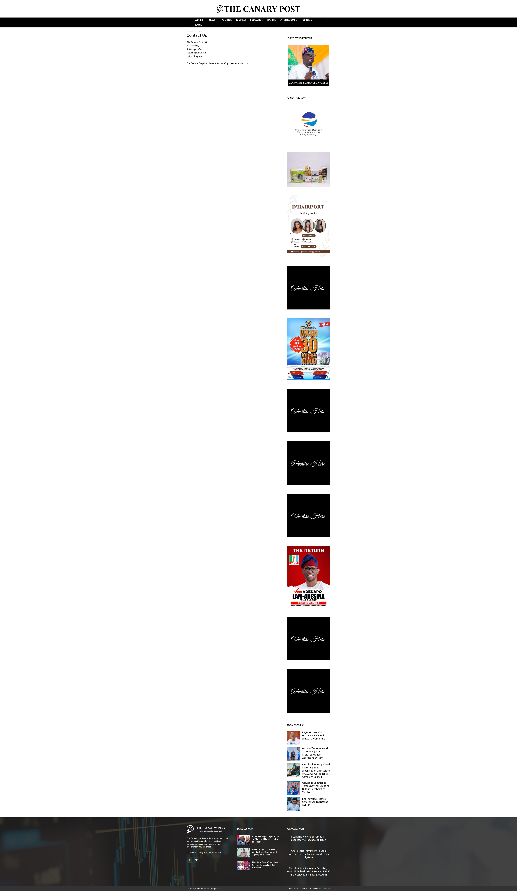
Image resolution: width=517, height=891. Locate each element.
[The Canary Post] (258, 9)
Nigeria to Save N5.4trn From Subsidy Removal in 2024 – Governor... (265, 865)
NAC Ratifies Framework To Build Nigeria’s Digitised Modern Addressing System (315, 753)
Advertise (317, 888)
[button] (327, 20)
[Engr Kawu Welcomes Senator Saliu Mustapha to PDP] (293, 804)
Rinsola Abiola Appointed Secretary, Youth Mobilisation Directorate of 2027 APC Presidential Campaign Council (316, 770)
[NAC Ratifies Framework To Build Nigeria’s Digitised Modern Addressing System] (293, 754)
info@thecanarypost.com (235, 63)
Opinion (307, 20)
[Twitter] (196, 860)
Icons (198, 24)
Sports (271, 20)
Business (240, 20)
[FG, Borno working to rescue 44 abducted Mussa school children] (293, 737)
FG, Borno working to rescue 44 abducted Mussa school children (314, 735)
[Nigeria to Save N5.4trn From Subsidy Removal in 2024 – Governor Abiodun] (243, 865)
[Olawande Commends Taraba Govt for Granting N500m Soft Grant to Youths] (293, 788)
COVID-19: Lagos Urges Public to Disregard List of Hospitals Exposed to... (265, 839)
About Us (326, 888)
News (212, 20)
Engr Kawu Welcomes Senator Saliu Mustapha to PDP (315, 802)
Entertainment (289, 20)
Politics (226, 20)
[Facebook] (189, 860)
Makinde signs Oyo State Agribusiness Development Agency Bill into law (264, 852)
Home (189, 31)
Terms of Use (306, 888)
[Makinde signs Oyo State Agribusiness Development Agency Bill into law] (243, 852)
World (199, 20)
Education (256, 20)
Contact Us (293, 888)
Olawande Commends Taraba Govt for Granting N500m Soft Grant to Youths (315, 787)
